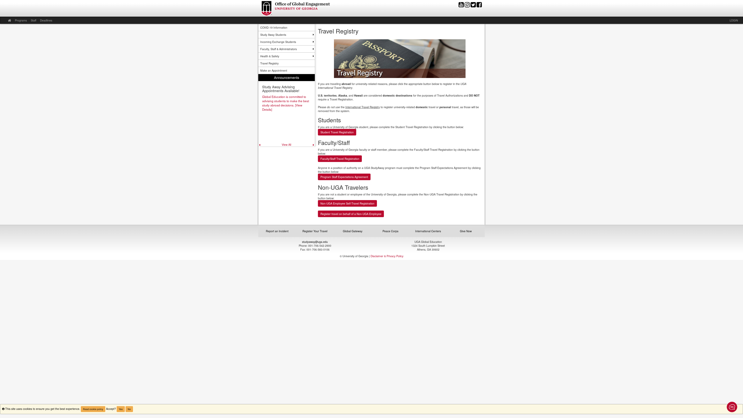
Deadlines (46, 20)
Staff (33, 20)
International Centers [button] (428, 231)
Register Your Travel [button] (314, 231)
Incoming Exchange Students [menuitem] (278, 42)
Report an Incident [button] (277, 231)
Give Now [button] (466, 231)
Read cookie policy (93, 409)
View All (286, 144)
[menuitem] (286, 110)
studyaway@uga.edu (315, 242)
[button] (732, 407)
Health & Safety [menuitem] (269, 56)
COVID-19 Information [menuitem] (273, 27)
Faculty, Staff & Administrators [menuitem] (278, 49)
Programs (21, 20)
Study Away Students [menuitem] (273, 35)
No (129, 409)
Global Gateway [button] (352, 231)
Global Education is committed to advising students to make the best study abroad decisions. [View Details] (285, 102)
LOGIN (734, 20)
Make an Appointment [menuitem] (273, 70)
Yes (121, 409)
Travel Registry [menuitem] (269, 63)
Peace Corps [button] (390, 231)
